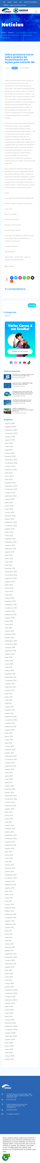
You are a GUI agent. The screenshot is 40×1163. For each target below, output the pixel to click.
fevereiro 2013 (10, 868)
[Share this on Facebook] (11, 277)
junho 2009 (9, 1010)
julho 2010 (8, 970)
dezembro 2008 (11, 1026)
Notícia (7, 316)
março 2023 (9, 512)
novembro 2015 (11, 759)
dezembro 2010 (11, 954)
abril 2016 (8, 743)
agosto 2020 (10, 582)
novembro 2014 (11, 799)
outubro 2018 (10, 647)
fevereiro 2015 (10, 789)
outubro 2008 (10, 1033)
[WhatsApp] (24, 277)
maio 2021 (9, 562)
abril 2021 (8, 565)
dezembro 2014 (11, 796)
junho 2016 (9, 736)
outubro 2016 (10, 723)
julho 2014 (8, 812)
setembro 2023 (11, 496)
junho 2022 (9, 532)
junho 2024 (9, 476)
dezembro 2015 (11, 756)
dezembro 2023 (11, 486)
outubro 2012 (10, 881)
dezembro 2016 (11, 717)
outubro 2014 (10, 802)
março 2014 (9, 825)
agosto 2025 (10, 440)
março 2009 (9, 1020)
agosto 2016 (9, 730)
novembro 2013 (11, 839)
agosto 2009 (10, 1003)
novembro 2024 (11, 463)
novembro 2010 (11, 957)
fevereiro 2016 (10, 750)
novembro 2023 (11, 489)
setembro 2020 (11, 578)
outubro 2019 (10, 611)
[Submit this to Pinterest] (20, 277)
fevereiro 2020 (10, 601)
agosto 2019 (9, 618)
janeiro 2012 (9, 911)
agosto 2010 (9, 967)
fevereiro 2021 (10, 568)
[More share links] (11, 281)
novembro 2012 (11, 878)
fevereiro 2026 (10, 427)
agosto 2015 (9, 769)
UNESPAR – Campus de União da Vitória (14, 5)
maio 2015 (9, 779)
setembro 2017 (10, 687)
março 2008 (9, 1056)
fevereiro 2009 (10, 1023)
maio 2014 (9, 819)
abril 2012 (8, 901)
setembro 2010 (10, 964)
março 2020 (9, 598)
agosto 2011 (9, 927)
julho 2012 (8, 891)
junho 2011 (8, 934)
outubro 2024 (10, 466)
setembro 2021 (10, 549)
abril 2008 (8, 1053)
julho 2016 (8, 733)
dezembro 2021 (11, 542)
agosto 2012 (9, 888)
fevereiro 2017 (10, 710)
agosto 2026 (10, 423)
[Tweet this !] (16, 277)
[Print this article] (28, 277)
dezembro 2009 (11, 990)
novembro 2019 (11, 608)
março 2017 (9, 707)
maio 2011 (8, 937)
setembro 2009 (11, 1000)
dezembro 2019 (11, 605)
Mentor (10, 2)
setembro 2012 (10, 885)
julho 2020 (9, 585)
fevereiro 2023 (10, 516)
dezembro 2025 (11, 430)
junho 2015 (9, 776)
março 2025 (9, 453)
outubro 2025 (10, 437)
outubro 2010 (10, 960)
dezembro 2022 (11, 522)
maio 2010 (9, 977)
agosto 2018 (9, 654)
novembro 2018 (11, 644)
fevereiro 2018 (10, 674)
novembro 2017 (11, 680)
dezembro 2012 (11, 875)
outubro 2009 (10, 997)
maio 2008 (9, 1049)
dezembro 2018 (11, 641)
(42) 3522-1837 (11, 1100)
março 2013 (9, 865)
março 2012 (9, 904)
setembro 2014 (10, 806)
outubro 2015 (10, 763)
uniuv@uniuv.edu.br (13, 1114)
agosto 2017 (9, 690)
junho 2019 (9, 621)
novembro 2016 (11, 720)
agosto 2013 (9, 848)
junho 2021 (9, 558)
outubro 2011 (9, 921)
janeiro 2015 (9, 792)
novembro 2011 (10, 918)
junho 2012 (9, 894)
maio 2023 (9, 509)
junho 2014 (9, 815)
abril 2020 (8, 595)
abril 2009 (8, 1016)
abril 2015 (8, 782)
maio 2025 (9, 446)
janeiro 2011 (9, 951)
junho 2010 (9, 974)
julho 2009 (9, 1006)
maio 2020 (9, 591)
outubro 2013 (10, 842)
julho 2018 (8, 657)
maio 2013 (9, 858)
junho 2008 (9, 1046)
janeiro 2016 (9, 753)
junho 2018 (9, 661)
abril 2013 (8, 862)
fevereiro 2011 (10, 947)
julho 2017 (8, 694)
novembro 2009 (11, 993)
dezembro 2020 (11, 572)
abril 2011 (8, 941)
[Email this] (32, 277)
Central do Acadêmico (30, 2)
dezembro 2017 (10, 677)
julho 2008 (9, 1043)
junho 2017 (9, 697)
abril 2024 (8, 479)
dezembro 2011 (10, 914)
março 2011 (9, 944)
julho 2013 (8, 852)
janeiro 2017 (9, 713)
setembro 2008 (11, 1036)
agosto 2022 (10, 529)
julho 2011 (8, 931)
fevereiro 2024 (10, 483)
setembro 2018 (10, 651)
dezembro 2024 (11, 460)
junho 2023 (9, 506)
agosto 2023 (10, 499)
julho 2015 (8, 773)
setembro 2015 (10, 766)
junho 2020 (9, 588)
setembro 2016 (10, 727)
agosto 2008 (10, 1039)
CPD (21, 2)
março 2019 (9, 631)
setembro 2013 (10, 845)
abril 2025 (8, 450)
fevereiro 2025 (10, 456)
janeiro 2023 (9, 519)
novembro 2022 (11, 526)
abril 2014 (8, 822)
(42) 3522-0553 (12, 1110)
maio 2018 (9, 664)
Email (15, 2)
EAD (4, 2)
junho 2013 (9, 855)
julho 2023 (9, 503)
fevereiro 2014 (10, 829)
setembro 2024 (11, 470)
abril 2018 (8, 667)
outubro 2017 (10, 684)
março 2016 (9, 746)
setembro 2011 (10, 924)
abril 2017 (8, 703)
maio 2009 (9, 1013)
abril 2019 (8, 628)
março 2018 (9, 670)
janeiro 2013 (9, 871)
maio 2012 (9, 898)
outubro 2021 (10, 545)
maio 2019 (9, 624)
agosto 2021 (9, 552)
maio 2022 (9, 535)
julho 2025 (9, 443)
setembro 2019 (10, 615)
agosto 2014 (9, 809)
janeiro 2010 (9, 987)
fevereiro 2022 (10, 539)
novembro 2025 (11, 433)
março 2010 (9, 983)
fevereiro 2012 (10, 908)
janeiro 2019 (9, 638)
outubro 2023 (10, 493)
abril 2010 (8, 980)
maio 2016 (9, 740)
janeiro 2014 (9, 832)
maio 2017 (8, 700)
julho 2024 (9, 473)
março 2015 (9, 786)
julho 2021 (8, 555)
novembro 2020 (11, 575)
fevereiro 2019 (10, 634)
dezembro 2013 (11, 835)
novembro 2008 (11, 1030)
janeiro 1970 (9, 1059)
